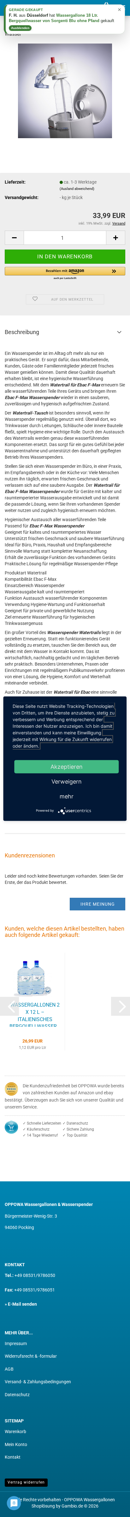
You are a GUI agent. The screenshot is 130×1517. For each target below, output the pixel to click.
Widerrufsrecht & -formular (31, 1356)
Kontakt (13, 1457)
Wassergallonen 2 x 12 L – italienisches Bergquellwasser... (35, 1014)
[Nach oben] (112, 1507)
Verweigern (66, 781)
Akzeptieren (66, 766)
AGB (9, 1369)
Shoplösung (43, 1505)
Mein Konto (16, 1444)
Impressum (16, 1343)
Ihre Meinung (97, 904)
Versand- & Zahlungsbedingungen (38, 1381)
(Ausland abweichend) (77, 189)
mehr (67, 796)
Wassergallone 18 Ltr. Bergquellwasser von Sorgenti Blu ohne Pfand (54, 18)
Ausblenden (20, 28)
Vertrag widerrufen (26, 1482)
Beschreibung (22, 332)
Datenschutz (17, 1394)
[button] (14, 238)
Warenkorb (15, 1431)
